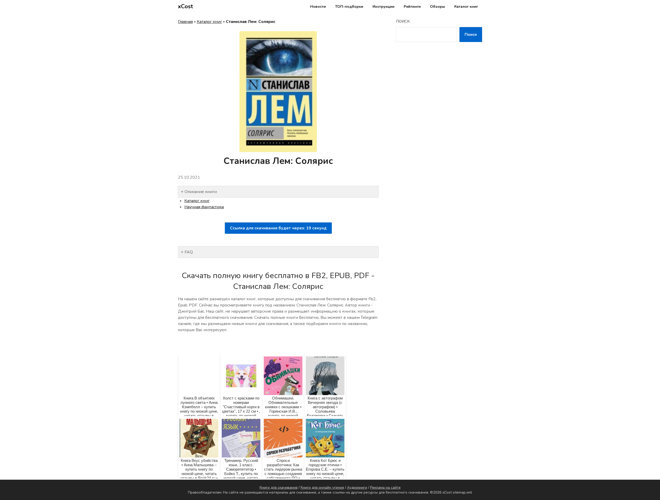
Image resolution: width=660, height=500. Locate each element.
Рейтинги (412, 6)
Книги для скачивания (279, 487)
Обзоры (437, 6)
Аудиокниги (357, 487)
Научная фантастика (204, 207)
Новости (318, 6)
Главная (185, 21)
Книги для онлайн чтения (322, 487)
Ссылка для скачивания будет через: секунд (278, 228)
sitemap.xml (462, 492)
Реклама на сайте (385, 487)
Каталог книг (466, 6)
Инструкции (383, 6)
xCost (185, 6)
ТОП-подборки (349, 6)
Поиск (403, 21)
